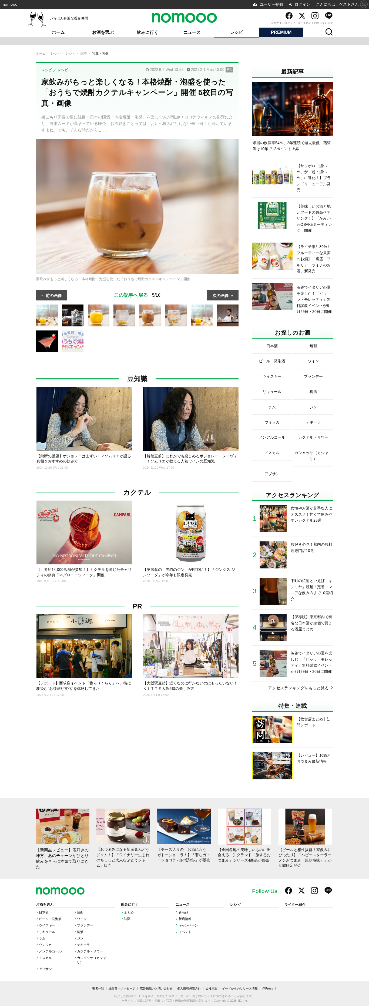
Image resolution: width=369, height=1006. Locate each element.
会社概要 (211, 988)
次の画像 (221, 295)
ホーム (58, 32)
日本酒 (44, 912)
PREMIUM (281, 32)
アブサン (45, 969)
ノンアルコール (50, 951)
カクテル (137, 492)
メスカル (45, 958)
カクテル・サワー (90, 951)
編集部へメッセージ (122, 988)
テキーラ (83, 945)
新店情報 (185, 919)
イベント (185, 932)
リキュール (47, 932)
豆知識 (137, 378)
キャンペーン (188, 925)
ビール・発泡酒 (50, 919)
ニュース (192, 32)
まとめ (129, 912)
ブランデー (85, 925)
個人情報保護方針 (189, 988)
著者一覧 (98, 988)
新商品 (183, 912)
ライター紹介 (295, 904)
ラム (42, 938)
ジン (80, 938)
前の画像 (54, 295)
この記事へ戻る (137, 294)
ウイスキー (47, 925)
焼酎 (80, 912)
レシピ (236, 32)
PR (137, 606)
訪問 (127, 919)
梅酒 (80, 932)
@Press (267, 988)
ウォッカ (45, 945)
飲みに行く (147, 32)
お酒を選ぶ (103, 32)
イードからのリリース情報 (240, 988)
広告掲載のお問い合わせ (156, 988)
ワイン (82, 919)
